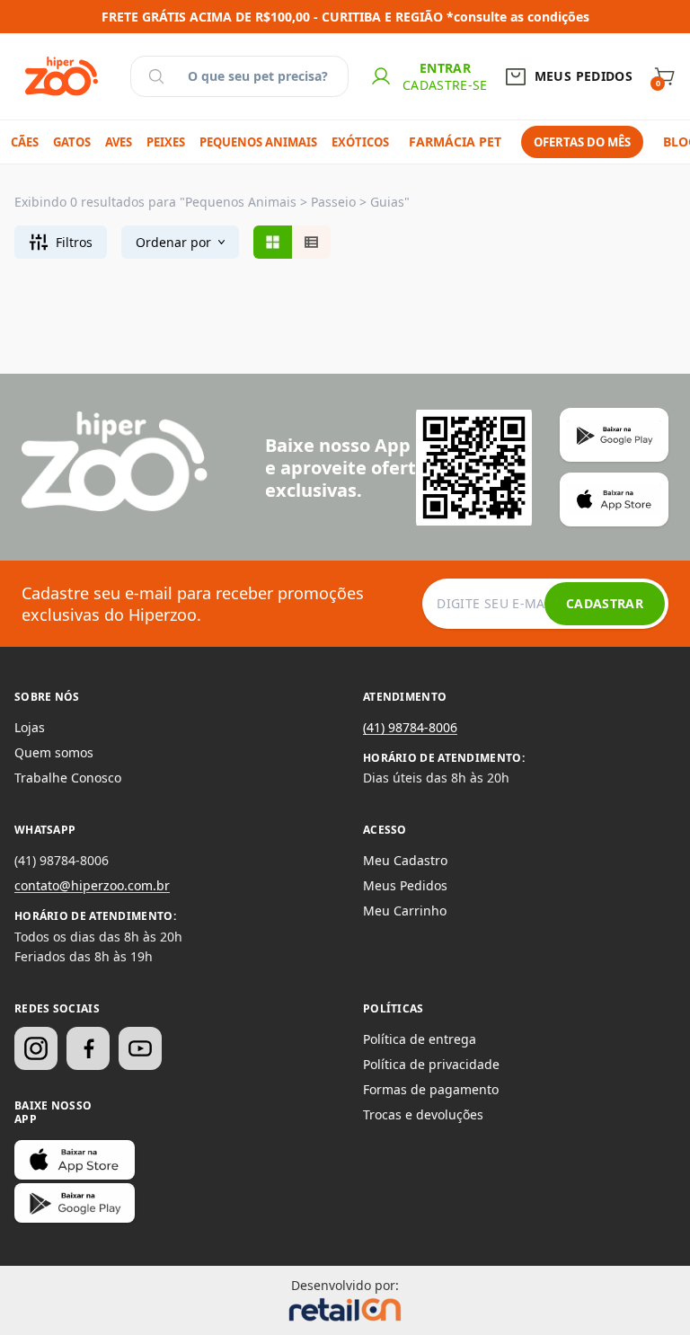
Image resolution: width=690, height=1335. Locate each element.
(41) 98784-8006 (410, 727)
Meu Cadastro (405, 860)
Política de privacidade (431, 1064)
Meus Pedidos (405, 885)
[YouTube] (140, 1048)
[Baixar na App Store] (74, 1160)
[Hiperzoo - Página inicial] (61, 76)
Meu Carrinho (405, 910)
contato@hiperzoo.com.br (92, 885)
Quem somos (53, 752)
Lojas (29, 727)
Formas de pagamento (431, 1089)
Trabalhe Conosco (67, 777)
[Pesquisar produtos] (156, 76)
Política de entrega (419, 1039)
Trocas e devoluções (423, 1114)
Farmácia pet (455, 141)
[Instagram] (36, 1048)
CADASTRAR (604, 603)
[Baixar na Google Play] (74, 1203)
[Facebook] (88, 1048)
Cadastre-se (445, 84)
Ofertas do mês (582, 142)
